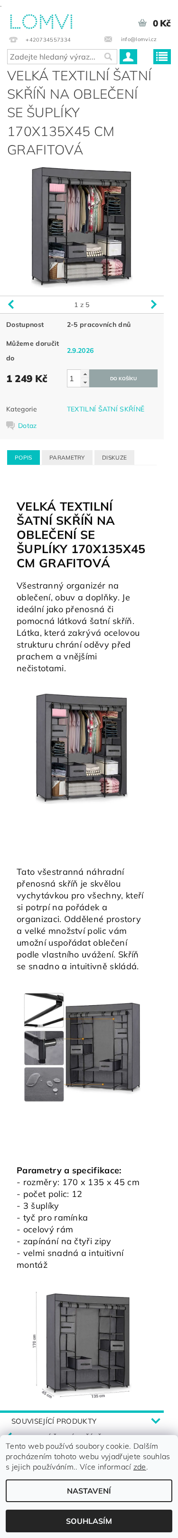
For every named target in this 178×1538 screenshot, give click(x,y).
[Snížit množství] (85, 382)
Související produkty (53, 1421)
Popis (23, 457)
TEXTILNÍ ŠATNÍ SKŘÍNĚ (106, 409)
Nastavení (89, 1490)
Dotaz (27, 425)
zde (139, 1466)
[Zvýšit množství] (85, 373)
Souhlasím (89, 1521)
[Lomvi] (41, 20)
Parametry (67, 457)
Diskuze (114, 457)
